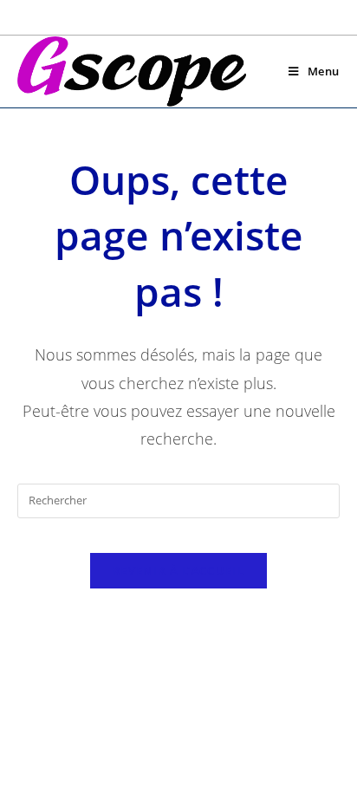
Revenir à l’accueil (178, 570)
